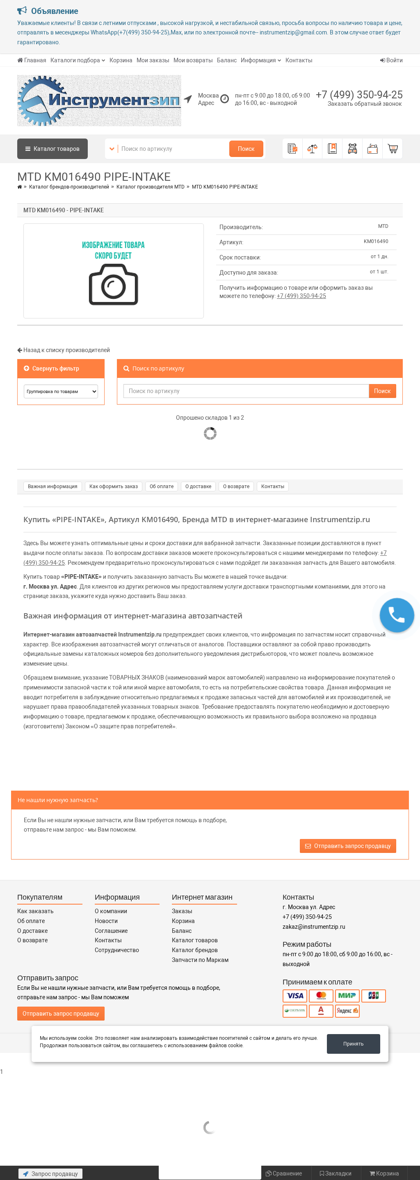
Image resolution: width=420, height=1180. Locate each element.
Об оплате (161, 486)
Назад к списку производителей (66, 350)
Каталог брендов (195, 950)
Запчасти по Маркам (200, 960)
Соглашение (111, 931)
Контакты (299, 60)
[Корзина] (393, 149)
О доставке (198, 486)
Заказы (182, 911)
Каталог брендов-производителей (69, 187)
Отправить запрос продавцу (352, 846)
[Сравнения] (313, 149)
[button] (397, 615)
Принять (353, 1044)
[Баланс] (373, 149)
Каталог (56, 149)
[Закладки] (332, 149)
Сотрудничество (117, 950)
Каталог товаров (195, 940)
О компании (111, 911)
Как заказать (35, 911)
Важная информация (53, 486)
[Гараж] (352, 149)
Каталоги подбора (75, 60)
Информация (258, 60)
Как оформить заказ (113, 486)
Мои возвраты (193, 60)
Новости (106, 921)
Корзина (121, 60)
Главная (35, 60)
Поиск (246, 149)
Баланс (227, 60)
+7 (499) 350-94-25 (359, 95)
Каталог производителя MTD (150, 187)
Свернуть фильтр (55, 368)
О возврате (236, 486)
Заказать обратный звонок (365, 103)
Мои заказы (153, 60)
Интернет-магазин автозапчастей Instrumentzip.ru (92, 634)
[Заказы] (293, 149)
